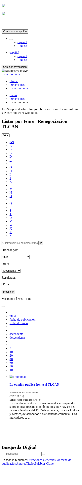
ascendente (16, 334)
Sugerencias (47, 435)
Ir (41, 242)
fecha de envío (19, 323)
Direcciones (17, 98)
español (22, 42)
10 (11, 352)
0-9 (12, 142)
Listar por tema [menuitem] (19, 88)
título (13, 316)
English (22, 45)
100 (12, 370)
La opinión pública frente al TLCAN (34, 384)
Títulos (30, 463)
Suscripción (9, 23)
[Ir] (43, 454)
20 (11, 355)
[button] (11, 39)
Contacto (32, 435)
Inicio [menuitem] (14, 81)
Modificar (8, 291)
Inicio (13, 95)
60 (11, 362)
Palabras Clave (44, 463)
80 (11, 366)
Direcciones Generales (41, 460)
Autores (21, 463)
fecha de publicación (22, 319)
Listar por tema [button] (11, 74)
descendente (17, 337)
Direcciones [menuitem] (17, 84)
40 (11, 359)
